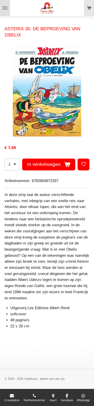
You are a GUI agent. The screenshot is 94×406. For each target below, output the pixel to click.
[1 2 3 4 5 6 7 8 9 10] (12, 164)
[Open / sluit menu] (5, 8)
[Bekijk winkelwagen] (89, 8)
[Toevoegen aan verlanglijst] (83, 164)
